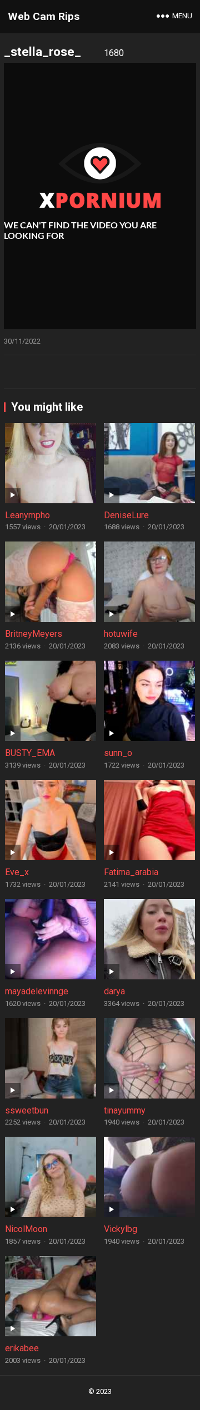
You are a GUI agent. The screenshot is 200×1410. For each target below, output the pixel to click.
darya (114, 991)
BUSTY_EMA (30, 753)
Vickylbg (120, 1229)
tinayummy (125, 1110)
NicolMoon (26, 1229)
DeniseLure (126, 515)
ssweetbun (26, 1110)
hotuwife (121, 634)
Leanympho (27, 515)
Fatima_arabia (131, 872)
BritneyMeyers (33, 634)
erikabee (22, 1348)
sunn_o (118, 753)
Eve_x (17, 872)
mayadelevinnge (36, 991)
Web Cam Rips (43, 16)
